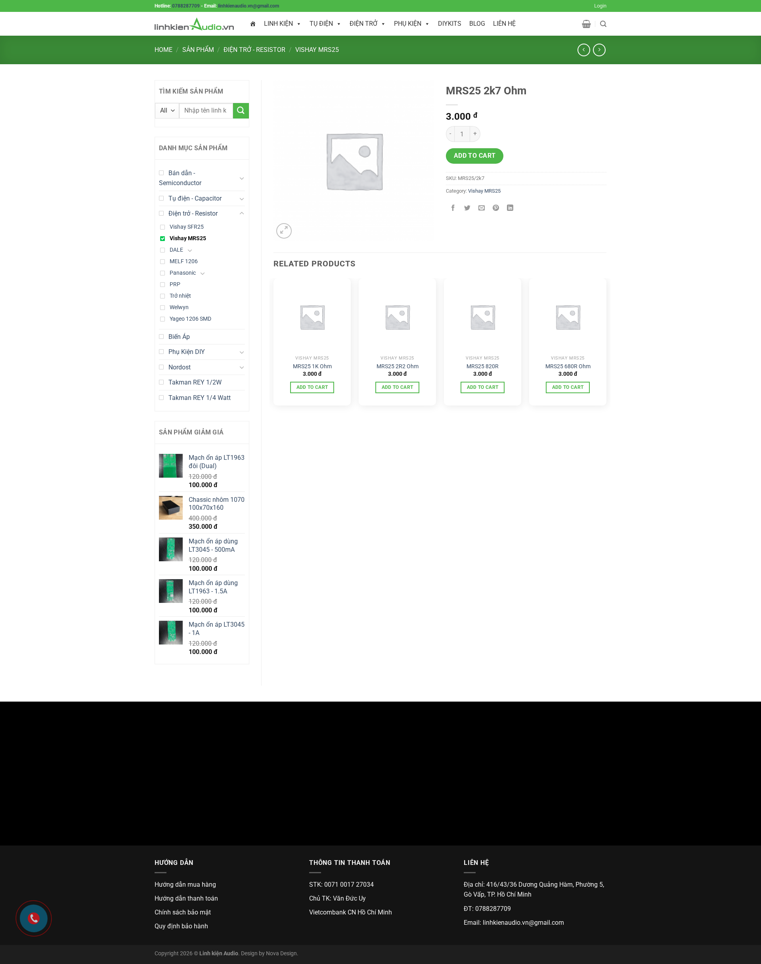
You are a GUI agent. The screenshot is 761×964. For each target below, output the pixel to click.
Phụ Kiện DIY (186, 352)
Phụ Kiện (407, 23)
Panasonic (183, 273)
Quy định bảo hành (181, 926)
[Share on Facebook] (453, 208)
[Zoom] (284, 231)
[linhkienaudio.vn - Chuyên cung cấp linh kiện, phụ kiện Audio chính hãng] (194, 24)
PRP (175, 284)
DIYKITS (449, 23)
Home (163, 50)
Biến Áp (179, 336)
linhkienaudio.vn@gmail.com (248, 6)
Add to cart (475, 155)
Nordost (179, 367)
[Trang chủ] (253, 24)
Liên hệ (504, 23)
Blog (477, 23)
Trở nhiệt (180, 296)
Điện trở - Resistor (254, 50)
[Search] (603, 24)
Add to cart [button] (312, 387)
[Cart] (586, 24)
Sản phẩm (198, 50)
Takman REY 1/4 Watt (199, 398)
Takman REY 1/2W (195, 382)
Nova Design (281, 953)
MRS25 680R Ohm (568, 366)
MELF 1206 (184, 261)
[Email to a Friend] (481, 208)
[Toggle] (242, 178)
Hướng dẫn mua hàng (185, 884)
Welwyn (179, 307)
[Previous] (274, 344)
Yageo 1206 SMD (190, 319)
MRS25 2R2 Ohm (398, 366)
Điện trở (363, 23)
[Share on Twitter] (467, 208)
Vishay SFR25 (187, 227)
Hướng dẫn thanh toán (186, 898)
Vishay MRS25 (317, 50)
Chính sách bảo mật (183, 912)
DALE (176, 250)
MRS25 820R (483, 366)
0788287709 (186, 6)
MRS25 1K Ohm (312, 366)
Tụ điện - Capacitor (195, 198)
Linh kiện (278, 23)
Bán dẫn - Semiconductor (180, 178)
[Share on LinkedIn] (510, 208)
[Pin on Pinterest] (496, 208)
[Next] (606, 344)
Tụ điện (321, 23)
